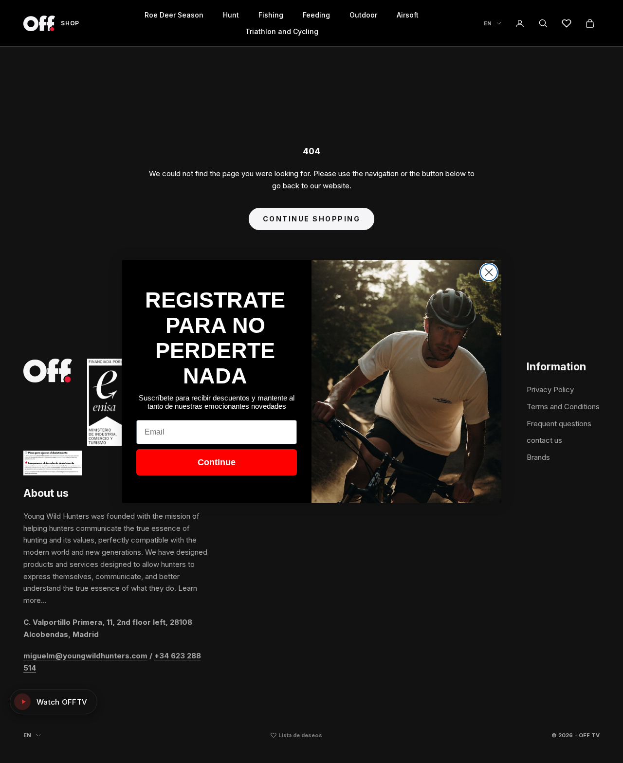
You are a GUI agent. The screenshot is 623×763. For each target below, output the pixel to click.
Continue (217, 462)
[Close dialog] (488, 272)
